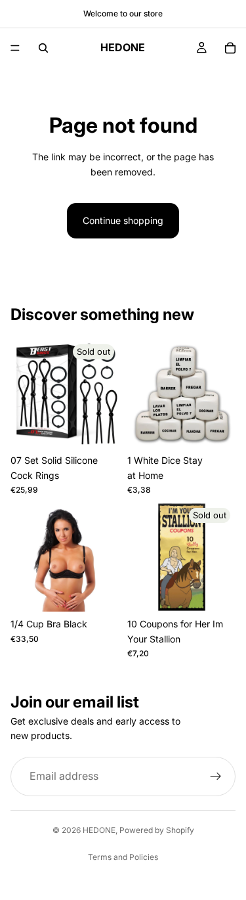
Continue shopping (123, 220)
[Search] (43, 48)
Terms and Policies (123, 857)
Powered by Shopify (156, 830)
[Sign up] (216, 776)
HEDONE (99, 830)
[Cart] (230, 48)
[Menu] (15, 48)
